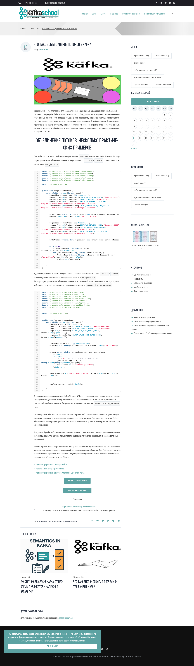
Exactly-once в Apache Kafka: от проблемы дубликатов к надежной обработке (41, 587)
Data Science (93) (162, 56)
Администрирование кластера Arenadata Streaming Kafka (60, 473)
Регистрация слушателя (144, 317)
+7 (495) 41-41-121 (29, 3)
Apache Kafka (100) (141, 56)
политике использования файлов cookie (52, 641)
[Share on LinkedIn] (108, 520)
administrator (43, 50)
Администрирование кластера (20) (147, 77)
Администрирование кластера (147, 197)
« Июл (134, 148)
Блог (38, 29)
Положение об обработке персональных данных (150, 327)
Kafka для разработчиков (67, 521)
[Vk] (157, 3)
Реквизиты (138, 279)
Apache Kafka (42, 521)
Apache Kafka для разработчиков (50, 468)
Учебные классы (141, 287)
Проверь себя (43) (141, 85)
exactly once (140, 183)
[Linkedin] (161, 3)
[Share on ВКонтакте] (97, 520)
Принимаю (52, 646)
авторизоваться (66, 618)
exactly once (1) (140, 63)
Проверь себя (141, 205)
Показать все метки (163, 85)
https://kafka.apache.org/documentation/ (79, 506)
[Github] (174, 3)
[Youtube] (166, 3)
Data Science (53, 521)
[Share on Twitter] (103, 520)
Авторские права (141, 291)
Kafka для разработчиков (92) (145, 70)
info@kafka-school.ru (56, 3)
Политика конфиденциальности (147, 321)
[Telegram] (170, 3)
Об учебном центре (142, 275)
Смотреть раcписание (77, 490)
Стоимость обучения (143, 283)
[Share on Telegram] (92, 520)
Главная (30, 29)
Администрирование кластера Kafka (51, 464)
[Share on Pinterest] (113, 520)
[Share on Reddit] (119, 520)
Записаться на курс (77, 481)
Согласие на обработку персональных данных (153, 333)
